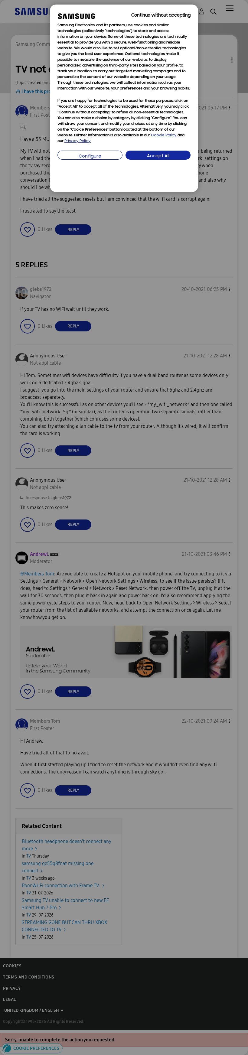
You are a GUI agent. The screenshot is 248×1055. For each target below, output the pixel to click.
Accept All (158, 156)
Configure (90, 156)
